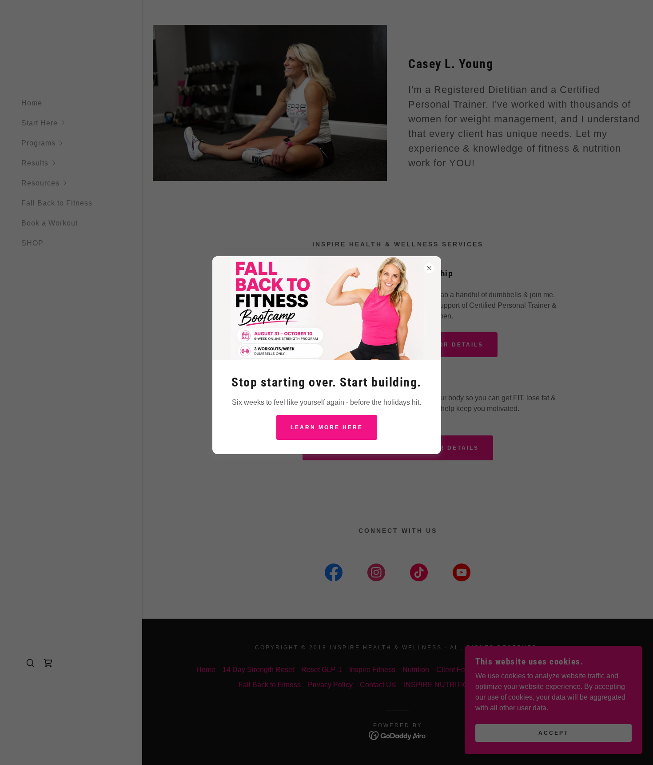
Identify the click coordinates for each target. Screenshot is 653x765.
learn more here (327, 427)
